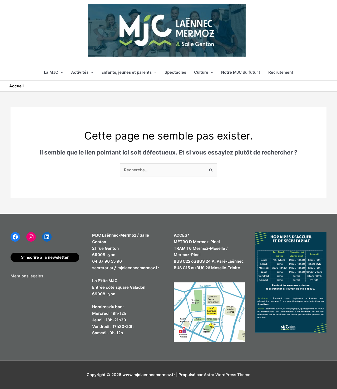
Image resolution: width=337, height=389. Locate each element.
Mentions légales (27, 275)
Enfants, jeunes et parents (126, 72)
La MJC (51, 72)
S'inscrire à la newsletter (45, 257)
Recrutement (280, 72)
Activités (79, 72)
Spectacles (175, 72)
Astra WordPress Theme (227, 374)
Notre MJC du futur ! (240, 72)
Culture (201, 72)
